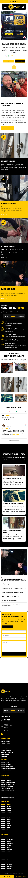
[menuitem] (14, 741)
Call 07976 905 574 (22, 876)
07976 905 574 (7, 721)
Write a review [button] (7, 419)
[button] (5, 7)
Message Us (7, 876)
